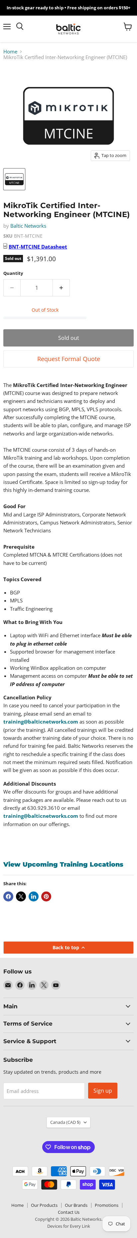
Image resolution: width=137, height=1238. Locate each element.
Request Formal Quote (68, 359)
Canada (65, 1122)
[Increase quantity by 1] (61, 287)
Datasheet (38, 246)
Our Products (44, 1205)
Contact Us (68, 1212)
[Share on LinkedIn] (34, 896)
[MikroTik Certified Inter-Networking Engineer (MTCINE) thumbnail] (14, 179)
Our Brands (76, 1205)
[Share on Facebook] (8, 896)
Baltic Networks (28, 225)
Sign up (102, 1090)
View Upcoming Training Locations (63, 864)
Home (10, 51)
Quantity (13, 273)
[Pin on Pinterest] (46, 896)
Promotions (106, 1205)
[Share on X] (21, 896)
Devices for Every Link (68, 1226)
